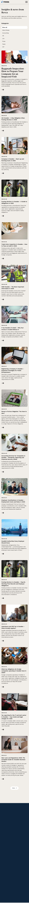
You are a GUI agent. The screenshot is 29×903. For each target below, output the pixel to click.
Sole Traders (19, 857)
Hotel (17, 859)
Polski (13, 882)
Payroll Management (20, 831)
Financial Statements (6, 840)
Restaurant (18, 855)
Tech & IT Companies (21, 848)
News (2, 868)
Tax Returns (4, 838)
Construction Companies (19, 851)
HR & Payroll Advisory (21, 835)
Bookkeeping (4, 831)
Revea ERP (18, 863)
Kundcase (3, 866)
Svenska (3, 882)
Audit (17, 841)
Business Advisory (5, 852)
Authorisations (5, 865)
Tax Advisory (4, 848)
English (9, 882)
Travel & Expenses (20, 833)
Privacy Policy (4, 884)
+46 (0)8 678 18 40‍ (20, 814)
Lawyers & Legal (19, 853)
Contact (3, 870)
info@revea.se (19, 815)
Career (3, 863)
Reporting (3, 835)
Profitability (4, 854)
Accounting (4, 833)
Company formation (6, 850)
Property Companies (20, 861)
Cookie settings (5, 886)
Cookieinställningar (6, 889)
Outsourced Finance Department (20, 865)
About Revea (4, 861)
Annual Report (4, 837)
